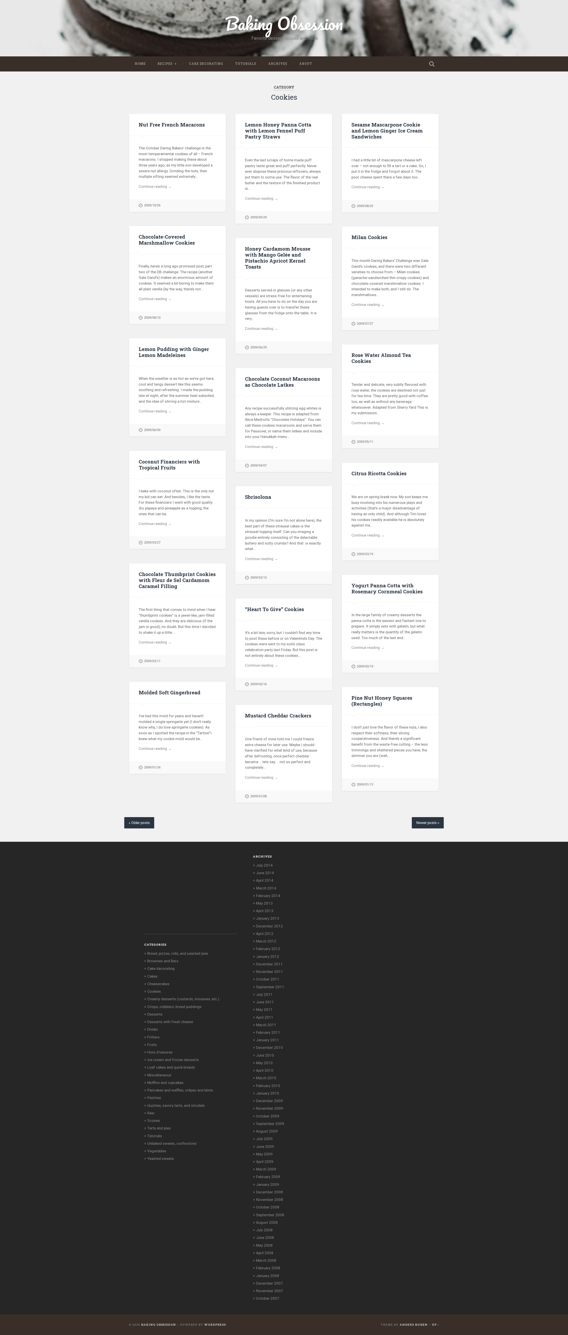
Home (140, 64)
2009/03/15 (258, 578)
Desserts (154, 1014)
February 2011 (268, 1032)
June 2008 (265, 1237)
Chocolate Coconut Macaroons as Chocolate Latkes (282, 381)
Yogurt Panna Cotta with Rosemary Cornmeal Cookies (387, 588)
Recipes (165, 64)
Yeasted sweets (160, 1158)
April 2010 (264, 1070)
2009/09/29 (258, 217)
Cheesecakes (158, 984)
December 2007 (269, 1283)
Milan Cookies (369, 237)
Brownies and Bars (162, 961)
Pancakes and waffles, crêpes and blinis (180, 1090)
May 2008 (264, 1245)
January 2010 (267, 1093)
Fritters (153, 1037)
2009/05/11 (365, 442)
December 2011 (269, 964)
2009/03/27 (152, 543)
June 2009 (265, 1146)
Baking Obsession (284, 23)
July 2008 (264, 1230)
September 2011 (270, 987)
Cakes (152, 976)
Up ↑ (435, 1324)
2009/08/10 (152, 318)
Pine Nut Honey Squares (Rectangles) (381, 700)
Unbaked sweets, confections (172, 1143)
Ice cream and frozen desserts (173, 1060)
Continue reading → (155, 186)
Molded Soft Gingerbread (169, 692)
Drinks (152, 1029)
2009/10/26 (152, 205)
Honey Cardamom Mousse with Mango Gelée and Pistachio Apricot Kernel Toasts (277, 257)
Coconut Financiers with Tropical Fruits (169, 464)
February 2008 (268, 1268)
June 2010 (265, 1055)
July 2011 (264, 994)
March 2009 (266, 1169)
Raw (150, 1113)
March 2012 (266, 941)
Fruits (152, 1044)
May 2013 (264, 903)
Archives (277, 64)
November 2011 (269, 971)
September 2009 (270, 1123)
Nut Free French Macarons (172, 124)
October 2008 (267, 1207)
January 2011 (267, 1040)
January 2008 (267, 1276)
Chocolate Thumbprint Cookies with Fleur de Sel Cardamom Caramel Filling (177, 580)
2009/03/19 (365, 554)
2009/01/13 (365, 784)
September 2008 (270, 1215)
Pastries (154, 1097)
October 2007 (267, 1298)
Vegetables (156, 1151)
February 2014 (268, 895)
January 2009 (267, 1184)
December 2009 (269, 1101)
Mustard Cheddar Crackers (278, 715)
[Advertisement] (177, 895)
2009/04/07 (258, 465)
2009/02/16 (258, 684)
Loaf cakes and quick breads (171, 1067)
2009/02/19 (365, 666)
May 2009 (264, 1154)
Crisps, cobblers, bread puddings (174, 1006)
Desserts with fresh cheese (170, 1022)
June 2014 (265, 873)
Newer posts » (427, 823)
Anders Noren (414, 1324)
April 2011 (264, 1017)
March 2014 (266, 888)
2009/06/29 (258, 347)
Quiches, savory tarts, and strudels (176, 1105)
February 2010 (268, 1085)
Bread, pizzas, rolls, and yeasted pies (177, 953)
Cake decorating (206, 64)
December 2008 (269, 1192)
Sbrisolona (258, 496)
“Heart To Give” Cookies (274, 609)
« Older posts (139, 823)
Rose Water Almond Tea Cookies (381, 358)
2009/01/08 (258, 796)
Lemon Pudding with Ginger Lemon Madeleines (174, 352)
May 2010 (264, 1063)
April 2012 (264, 933)
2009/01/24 (152, 767)
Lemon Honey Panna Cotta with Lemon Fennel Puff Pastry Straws (278, 130)
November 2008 (269, 1199)
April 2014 (264, 880)
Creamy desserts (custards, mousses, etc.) (183, 999)
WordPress (215, 1324)
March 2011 (266, 1025)
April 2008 (264, 1253)
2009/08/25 (365, 206)
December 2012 (269, 926)
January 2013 (267, 918)
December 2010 (269, 1047)
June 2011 (265, 1002)
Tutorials (245, 64)
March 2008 (266, 1260)
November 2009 (269, 1108)
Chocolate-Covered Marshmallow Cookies (167, 239)
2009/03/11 (152, 661)
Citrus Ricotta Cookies (378, 473)
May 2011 (264, 1009)
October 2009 (267, 1116)
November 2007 (269, 1291)
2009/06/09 (152, 430)
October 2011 (267, 979)
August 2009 (267, 1131)
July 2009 (264, 1139)
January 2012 (267, 956)
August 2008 (267, 1222)
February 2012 (268, 949)
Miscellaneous (159, 1075)
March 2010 (266, 1078)
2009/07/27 (365, 324)
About (305, 64)
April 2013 (264, 911)
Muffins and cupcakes (165, 1082)
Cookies (154, 991)
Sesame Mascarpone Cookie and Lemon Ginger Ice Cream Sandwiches (387, 130)
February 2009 (268, 1177)
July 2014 (264, 865)
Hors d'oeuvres (160, 1052)
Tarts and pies (159, 1128)
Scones (153, 1120)
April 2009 (264, 1161)
